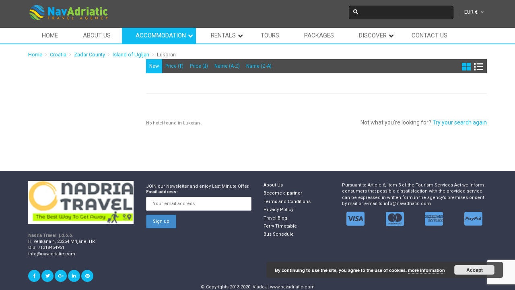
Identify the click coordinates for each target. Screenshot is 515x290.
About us (97, 35)
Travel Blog (275, 218)
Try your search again (460, 122)
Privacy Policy (278, 209)
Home (50, 35)
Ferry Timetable (280, 226)
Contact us (429, 35)
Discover (373, 35)
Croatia (58, 55)
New (154, 66)
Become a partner (283, 193)
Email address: (162, 192)
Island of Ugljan (131, 55)
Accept (474, 269)
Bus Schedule (279, 234)
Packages (319, 35)
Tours (270, 35)
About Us (273, 185)
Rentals (223, 35)
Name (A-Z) (227, 66)
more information (426, 270)
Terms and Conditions (287, 201)
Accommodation (161, 35)
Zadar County (89, 55)
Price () (174, 66)
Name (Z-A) (259, 66)
